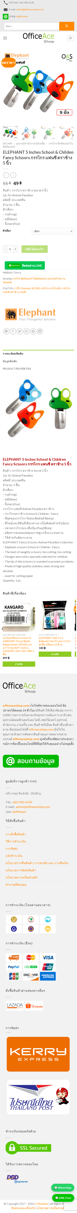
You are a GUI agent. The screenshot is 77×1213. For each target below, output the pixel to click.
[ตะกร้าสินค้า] (70, 38)
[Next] (68, 87)
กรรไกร (45, 288)
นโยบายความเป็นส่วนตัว (22, 877)
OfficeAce (42, 1203)
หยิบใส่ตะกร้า (34, 249)
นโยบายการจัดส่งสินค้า (21, 870)
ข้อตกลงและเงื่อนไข (23, 1208)
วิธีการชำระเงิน (16, 841)
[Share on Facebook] (13, 331)
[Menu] (5, 38)
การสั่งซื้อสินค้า (16, 834)
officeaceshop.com (41, 729)
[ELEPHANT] (31, 314)
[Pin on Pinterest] (33, 331)
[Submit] (66, 26)
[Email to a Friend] (26, 331)
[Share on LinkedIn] (40, 331)
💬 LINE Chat (63, 1197)
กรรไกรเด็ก (55, 288)
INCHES (35, 288)
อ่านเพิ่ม (19, 664)
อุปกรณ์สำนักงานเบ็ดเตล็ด (30, 143)
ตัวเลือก (7, 231)
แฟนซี (22, 292)
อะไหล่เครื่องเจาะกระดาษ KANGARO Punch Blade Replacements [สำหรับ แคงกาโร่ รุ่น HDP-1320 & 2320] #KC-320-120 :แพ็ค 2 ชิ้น (18, 646)
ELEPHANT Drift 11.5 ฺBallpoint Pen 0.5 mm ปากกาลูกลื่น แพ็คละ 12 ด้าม (55, 641)
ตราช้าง (14, 292)
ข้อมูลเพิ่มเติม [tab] (10, 361)
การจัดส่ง (12, 848)
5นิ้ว (18, 288)
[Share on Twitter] (20, 331)
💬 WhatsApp (62, 1186)
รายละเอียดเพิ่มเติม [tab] (13, 353)
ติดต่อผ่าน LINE (32, 265)
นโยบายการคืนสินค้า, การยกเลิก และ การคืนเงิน (37, 863)
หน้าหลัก (7, 143)
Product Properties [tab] (17, 368)
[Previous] (9, 87)
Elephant (25, 288)
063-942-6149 (22, 802)
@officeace (22, 16)
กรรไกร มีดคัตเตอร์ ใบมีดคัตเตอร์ (29, 278)
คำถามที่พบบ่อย (16, 884)
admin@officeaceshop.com (30, 9)
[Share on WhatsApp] (6, 331)
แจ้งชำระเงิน (14, 855)
